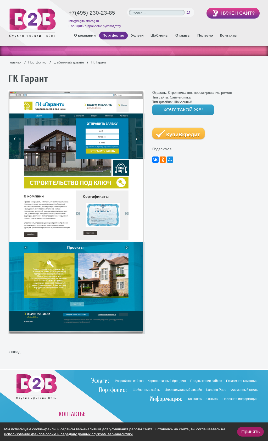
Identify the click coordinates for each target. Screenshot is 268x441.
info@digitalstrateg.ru (84, 21)
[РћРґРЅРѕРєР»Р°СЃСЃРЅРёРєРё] (163, 159)
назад (15, 352)
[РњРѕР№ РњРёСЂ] (170, 159)
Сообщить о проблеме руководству (95, 26)
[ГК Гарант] (76, 93)
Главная (14, 62)
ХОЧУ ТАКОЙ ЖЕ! (183, 109)
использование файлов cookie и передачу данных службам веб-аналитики (68, 434)
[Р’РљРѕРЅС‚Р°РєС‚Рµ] (155, 159)
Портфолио (37, 62)
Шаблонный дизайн (68, 62)
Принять (250, 431)
